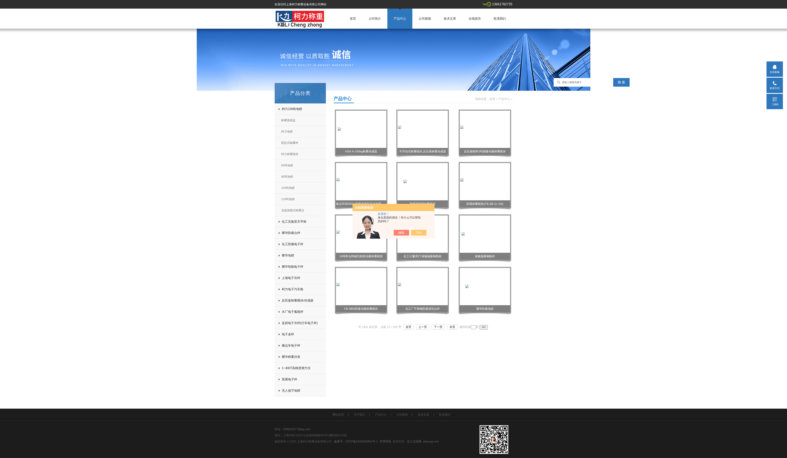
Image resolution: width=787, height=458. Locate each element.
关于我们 (359, 414)
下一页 (438, 327)
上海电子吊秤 (291, 278)
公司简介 (375, 18)
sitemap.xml (431, 441)
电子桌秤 (288, 334)
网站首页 (338, 414)
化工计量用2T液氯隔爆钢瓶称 (422, 256)
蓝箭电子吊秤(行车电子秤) (300, 323)
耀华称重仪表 (291, 356)
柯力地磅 (287, 131)
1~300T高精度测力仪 (296, 368)
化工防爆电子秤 (292, 244)
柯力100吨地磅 (292, 109)
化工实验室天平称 (294, 221)
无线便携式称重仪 (292, 210)
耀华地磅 (288, 255)
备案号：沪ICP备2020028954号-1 (356, 441)
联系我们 (500, 18)
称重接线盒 (288, 120)
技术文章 (450, 18)
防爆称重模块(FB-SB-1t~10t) (484, 203)
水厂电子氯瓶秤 (292, 311)
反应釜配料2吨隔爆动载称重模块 (485, 151)
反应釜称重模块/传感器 (297, 300)
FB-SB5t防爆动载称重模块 (361, 308)
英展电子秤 (289, 379)
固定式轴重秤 (289, 142)
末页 (452, 327)
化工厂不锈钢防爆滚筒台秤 (422, 308)
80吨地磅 (287, 176)
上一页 (422, 327)
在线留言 (475, 18)
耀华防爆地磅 (485, 308)
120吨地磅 (288, 199)
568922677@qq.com (296, 429)
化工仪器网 (414, 441)
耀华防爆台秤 (291, 233)
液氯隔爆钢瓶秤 (485, 256)
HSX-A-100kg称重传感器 (361, 151)
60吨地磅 (287, 165)
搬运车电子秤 (291, 345)
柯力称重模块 (289, 154)
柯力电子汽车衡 (292, 289)
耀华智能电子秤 (292, 266)
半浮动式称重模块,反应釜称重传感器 (422, 151)
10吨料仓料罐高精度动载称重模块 (361, 256)
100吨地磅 (288, 187)
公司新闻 (425, 18)
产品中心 (400, 18)
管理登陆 (385, 441)
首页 (353, 18)
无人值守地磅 (291, 390)
